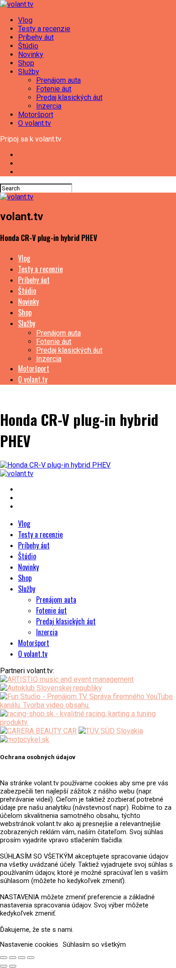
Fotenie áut (53, 89)
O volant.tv (34, 123)
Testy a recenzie (44, 28)
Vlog (25, 20)
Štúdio (28, 46)
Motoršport (35, 114)
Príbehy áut (36, 37)
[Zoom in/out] (30, 957)
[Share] (12, 957)
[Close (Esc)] (3, 957)
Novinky (30, 54)
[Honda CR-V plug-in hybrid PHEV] (55, 465)
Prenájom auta (58, 80)
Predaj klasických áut (69, 97)
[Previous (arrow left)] (3, 966)
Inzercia (48, 106)
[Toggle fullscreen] (21, 957)
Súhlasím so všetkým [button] (94, 944)
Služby (28, 71)
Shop (26, 63)
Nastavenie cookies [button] (29, 944)
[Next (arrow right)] (12, 966)
